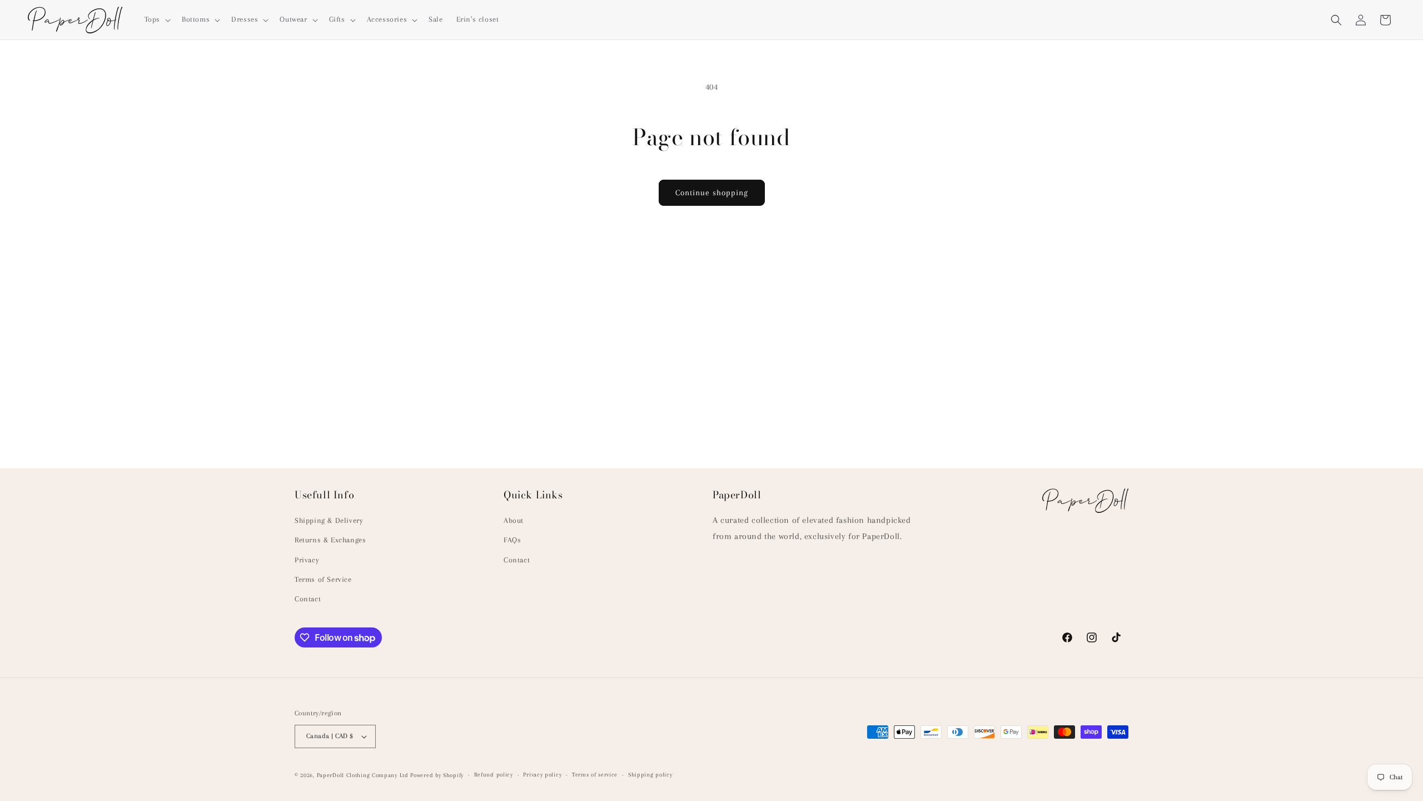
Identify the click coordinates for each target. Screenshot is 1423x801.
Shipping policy (650, 774)
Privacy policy (542, 774)
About (514, 520)
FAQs (512, 540)
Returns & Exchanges (330, 540)
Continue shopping (711, 192)
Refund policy (493, 774)
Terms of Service (323, 579)
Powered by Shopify (437, 775)
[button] (156, 19)
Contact (308, 599)
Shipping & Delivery (329, 520)
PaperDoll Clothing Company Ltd (363, 775)
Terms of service (595, 774)
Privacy (307, 560)
